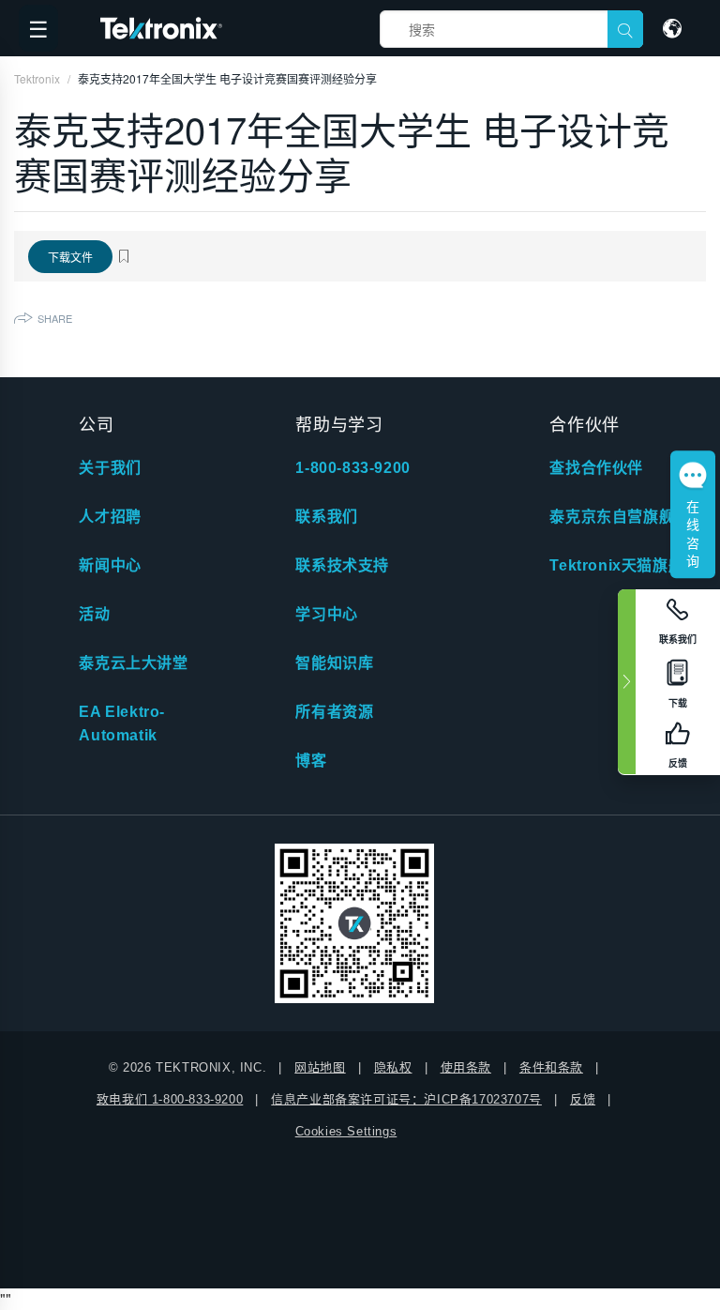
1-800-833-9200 (352, 468)
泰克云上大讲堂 (133, 663)
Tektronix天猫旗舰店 (623, 565)
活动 (94, 614)
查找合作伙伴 (596, 468)
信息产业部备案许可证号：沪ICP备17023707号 (406, 1099)
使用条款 (466, 1067)
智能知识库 (334, 663)
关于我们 (110, 468)
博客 (310, 761)
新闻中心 (110, 565)
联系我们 (326, 517)
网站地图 (319, 1067)
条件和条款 (551, 1067)
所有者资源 (334, 712)
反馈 (582, 1099)
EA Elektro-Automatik (122, 723)
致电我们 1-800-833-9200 (170, 1099)
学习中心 (326, 614)
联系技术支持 (342, 565)
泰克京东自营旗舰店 (619, 517)
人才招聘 (110, 517)
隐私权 (393, 1067)
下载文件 (70, 257)
